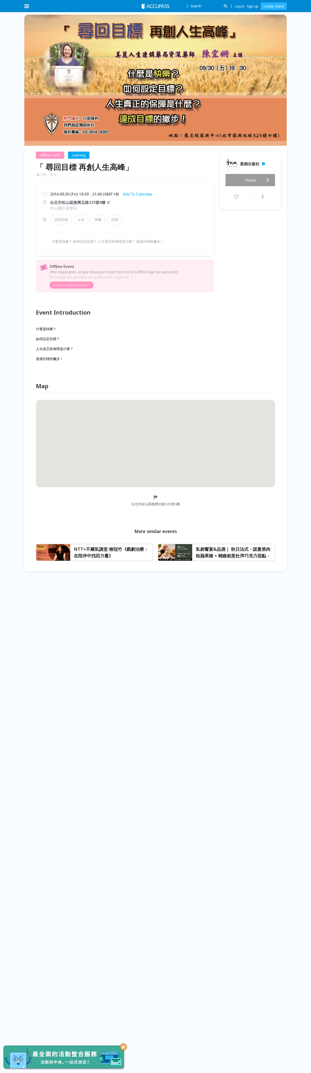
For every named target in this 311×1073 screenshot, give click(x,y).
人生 (81, 219)
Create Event (273, 6)
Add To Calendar (138, 194)
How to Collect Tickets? (71, 285)
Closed (250, 180)
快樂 (98, 219)
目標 (114, 219)
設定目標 (61, 219)
